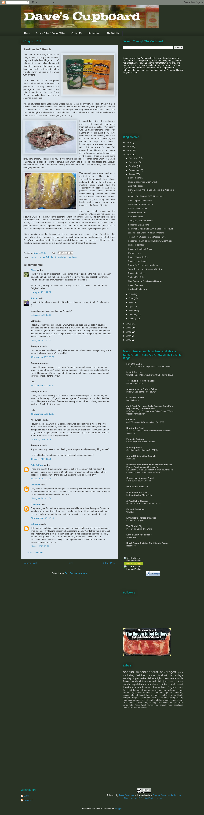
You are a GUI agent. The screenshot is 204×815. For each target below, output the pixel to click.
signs (156, 695)
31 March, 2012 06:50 (41, 459)
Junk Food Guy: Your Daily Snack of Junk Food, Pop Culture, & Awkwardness (150, 407)
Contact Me (76, 33)
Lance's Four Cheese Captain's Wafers (146, 233)
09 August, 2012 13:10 (41, 478)
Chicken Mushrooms (137, 289)
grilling (172, 697)
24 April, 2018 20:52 (40, 546)
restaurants (176, 678)
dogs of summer (141, 697)
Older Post (109, 563)
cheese (156, 687)
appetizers (178, 705)
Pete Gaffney (37, 465)
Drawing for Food (135, 428)
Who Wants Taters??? (137, 486)
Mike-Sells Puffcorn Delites (140, 204)
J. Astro (34, 298)
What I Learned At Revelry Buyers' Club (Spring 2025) (149, 375)
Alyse (33, 270)
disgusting (146, 690)
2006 (128, 340)
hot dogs (164, 692)
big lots (34, 257)
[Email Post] (53, 253)
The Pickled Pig (134, 526)
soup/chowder (143, 687)
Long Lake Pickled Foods (139, 535)
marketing (128, 675)
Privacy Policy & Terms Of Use (50, 33)
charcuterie (151, 684)
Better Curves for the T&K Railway (141, 392)
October (133, 166)
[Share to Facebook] (68, 253)
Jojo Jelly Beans (135, 186)
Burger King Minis (136, 273)
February (133, 314)
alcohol (134, 695)
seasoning (127, 700)
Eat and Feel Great (135, 509)
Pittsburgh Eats (134, 447)
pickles (126, 695)
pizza (154, 697)
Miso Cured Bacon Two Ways (139, 529)
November (134, 162)
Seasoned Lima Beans (138, 225)
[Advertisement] (143, 100)
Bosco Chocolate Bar (138, 257)
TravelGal (35, 504)
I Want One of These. (138, 208)
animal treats (166, 705)
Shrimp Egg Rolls (136, 277)
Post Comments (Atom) (76, 573)
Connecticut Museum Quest (140, 478)
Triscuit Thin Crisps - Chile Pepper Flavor (147, 237)
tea (157, 705)
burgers (136, 690)
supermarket (139, 678)
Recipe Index (94, 33)
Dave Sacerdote (126, 795)
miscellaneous (147, 672)
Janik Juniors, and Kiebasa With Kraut (146, 269)
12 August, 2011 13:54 (41, 340)
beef (172, 684)
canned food (155, 675)
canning (174, 700)
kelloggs (153, 703)
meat (166, 678)
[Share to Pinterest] (71, 253)
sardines (73, 257)
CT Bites (130, 419)
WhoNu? (130, 512)
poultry (180, 697)
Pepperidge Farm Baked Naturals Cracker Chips (150, 241)
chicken (164, 684)
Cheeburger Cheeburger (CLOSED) (142, 450)
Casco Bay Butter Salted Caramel (140, 442)
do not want (147, 700)
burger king (135, 692)
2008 (128, 332)
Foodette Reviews (135, 439)
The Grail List (113, 33)
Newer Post (30, 563)
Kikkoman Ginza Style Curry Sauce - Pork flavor (150, 229)
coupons (144, 707)
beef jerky (143, 702)
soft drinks (147, 692)
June (131, 298)
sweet (179, 684)
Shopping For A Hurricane (140, 200)
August (132, 174)
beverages (168, 672)
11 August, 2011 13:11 (41, 315)
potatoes (163, 697)
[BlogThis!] (62, 253)
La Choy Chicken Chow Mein (139, 495)
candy (126, 684)
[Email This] (59, 253)
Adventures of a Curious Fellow (141, 389)
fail (171, 675)
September (134, 170)
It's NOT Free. (134, 253)
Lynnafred (28, 800)
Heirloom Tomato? (136, 245)
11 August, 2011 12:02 (41, 292)
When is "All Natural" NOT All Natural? (146, 196)
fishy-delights (61, 257)
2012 (128, 150)
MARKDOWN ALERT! (138, 212)
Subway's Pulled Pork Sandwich (143, 265)
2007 (128, 336)
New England (169, 687)
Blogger (117, 809)
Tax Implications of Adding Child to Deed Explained (148, 366)
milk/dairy (172, 690)
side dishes (163, 703)
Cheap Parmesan (136, 285)
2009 (128, 328)
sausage (162, 690)
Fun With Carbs (134, 364)
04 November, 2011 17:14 (42, 385)
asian (180, 690)
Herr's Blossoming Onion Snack (142, 182)
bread (142, 695)
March (132, 310)
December (134, 158)
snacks (128, 672)
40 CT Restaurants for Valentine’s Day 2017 (145, 422)
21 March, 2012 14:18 (41, 439)
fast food (141, 675)
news (154, 690)
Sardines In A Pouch (137, 261)
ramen (126, 692)
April (131, 306)
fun (144, 681)
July (131, 294)
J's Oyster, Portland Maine (140, 220)
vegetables (137, 684)
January (133, 318)
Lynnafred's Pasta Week (134, 705)
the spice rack (176, 703)
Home (27, 33)
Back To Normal (135, 178)
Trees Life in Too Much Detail (140, 381)
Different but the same (137, 492)
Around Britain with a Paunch (141, 456)
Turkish (151, 705)
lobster (149, 695)
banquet (126, 697)
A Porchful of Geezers (137, 501)
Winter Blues (131, 537)
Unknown (35, 485)
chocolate (174, 692)
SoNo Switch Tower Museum (138, 481)
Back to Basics (132, 400)
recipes (137, 563)
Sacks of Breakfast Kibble (140, 249)
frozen (126, 681)
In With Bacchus (134, 372)
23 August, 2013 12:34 (41, 498)
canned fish (44, 257)
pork (180, 672)
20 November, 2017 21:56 (42, 518)
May (131, 302)
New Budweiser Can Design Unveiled (145, 281)
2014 (128, 146)
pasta (167, 700)
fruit (130, 690)
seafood (136, 681)
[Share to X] (65, 253)
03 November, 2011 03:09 (42, 357)
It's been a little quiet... (135, 520)
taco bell (132, 702)
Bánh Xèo (130, 459)
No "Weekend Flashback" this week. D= (143, 503)
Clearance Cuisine (135, 398)
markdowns (159, 700)
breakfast (128, 687)
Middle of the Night (134, 383)
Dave (26, 796)
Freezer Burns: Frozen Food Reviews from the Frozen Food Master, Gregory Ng (149, 465)
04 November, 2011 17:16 (42, 414)
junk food (168, 681)
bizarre (156, 692)
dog (181, 692)
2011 (128, 154)
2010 (128, 324)
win (166, 675)
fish (52, 257)
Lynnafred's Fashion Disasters (141, 518)
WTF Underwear (135, 216)
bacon (179, 681)
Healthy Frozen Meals (172, 695)
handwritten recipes (131, 707)
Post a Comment (35, 552)
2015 (128, 142)
